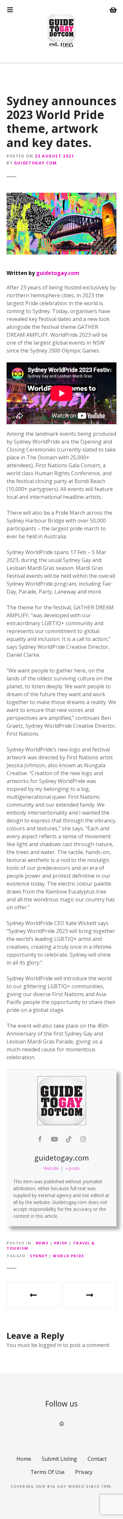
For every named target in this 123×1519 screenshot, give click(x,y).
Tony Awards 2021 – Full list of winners (90, 1295)
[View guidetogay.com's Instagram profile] (83, 1139)
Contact (97, 1458)
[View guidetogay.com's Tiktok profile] (68, 1139)
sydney (38, 1255)
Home (23, 1458)
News (42, 1242)
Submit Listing (59, 1458)
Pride (61, 1242)
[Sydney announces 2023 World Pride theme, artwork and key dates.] (61, 224)
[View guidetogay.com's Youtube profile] (54, 1139)
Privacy (83, 1472)
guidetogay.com (35, 162)
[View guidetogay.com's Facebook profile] (40, 1139)
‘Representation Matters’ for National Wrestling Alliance (33, 1295)
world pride (68, 1255)
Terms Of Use (48, 1472)
